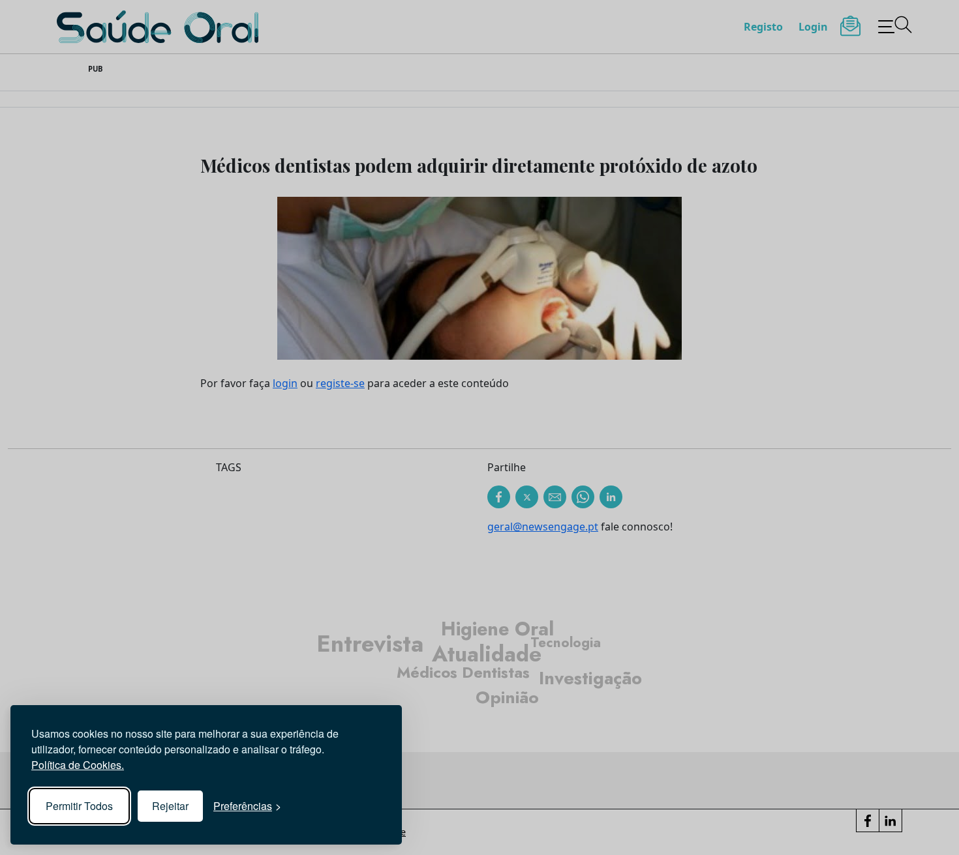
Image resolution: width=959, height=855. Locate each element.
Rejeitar (170, 805)
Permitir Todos (79, 805)
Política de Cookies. (77, 764)
